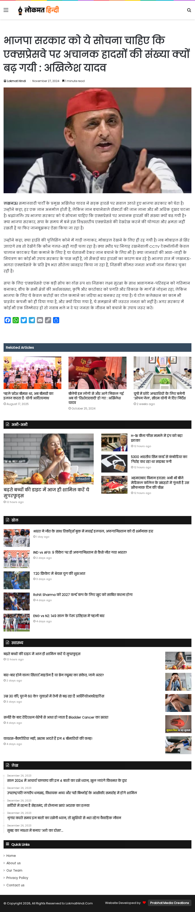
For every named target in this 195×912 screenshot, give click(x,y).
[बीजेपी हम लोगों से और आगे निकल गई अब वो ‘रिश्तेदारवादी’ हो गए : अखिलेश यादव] (97, 373)
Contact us (15, 885)
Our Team (14, 870)
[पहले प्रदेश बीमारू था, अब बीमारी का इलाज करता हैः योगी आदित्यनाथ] (32, 373)
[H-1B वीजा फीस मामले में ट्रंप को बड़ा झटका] (114, 442)
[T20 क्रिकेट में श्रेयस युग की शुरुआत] (17, 580)
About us (13, 863)
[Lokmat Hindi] (38, 10)
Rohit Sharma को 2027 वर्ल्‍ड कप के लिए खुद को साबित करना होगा (82, 594)
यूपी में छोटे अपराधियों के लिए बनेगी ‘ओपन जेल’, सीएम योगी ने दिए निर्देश (160, 396)
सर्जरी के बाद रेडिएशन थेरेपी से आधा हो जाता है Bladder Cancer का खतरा (56, 717)
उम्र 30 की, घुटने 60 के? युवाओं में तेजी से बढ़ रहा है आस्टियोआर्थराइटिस (54, 696)
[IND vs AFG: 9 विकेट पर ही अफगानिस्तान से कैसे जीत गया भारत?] (17, 559)
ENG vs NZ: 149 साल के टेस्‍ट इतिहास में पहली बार (68, 615)
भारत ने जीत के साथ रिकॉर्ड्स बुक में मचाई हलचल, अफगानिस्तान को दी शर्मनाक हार (93, 531)
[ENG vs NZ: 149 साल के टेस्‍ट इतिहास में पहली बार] (17, 623)
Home (11, 856)
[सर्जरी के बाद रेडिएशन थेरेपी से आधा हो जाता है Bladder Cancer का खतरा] (178, 724)
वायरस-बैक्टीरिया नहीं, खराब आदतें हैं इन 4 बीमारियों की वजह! (48, 738)
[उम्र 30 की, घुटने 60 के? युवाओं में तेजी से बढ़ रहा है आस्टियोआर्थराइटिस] (178, 703)
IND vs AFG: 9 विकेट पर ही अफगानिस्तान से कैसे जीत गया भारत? (80, 552)
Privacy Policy (17, 878)
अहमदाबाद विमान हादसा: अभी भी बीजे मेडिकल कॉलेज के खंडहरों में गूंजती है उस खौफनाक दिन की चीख (160, 483)
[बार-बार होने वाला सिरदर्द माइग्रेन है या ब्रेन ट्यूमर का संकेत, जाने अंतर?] (178, 682)
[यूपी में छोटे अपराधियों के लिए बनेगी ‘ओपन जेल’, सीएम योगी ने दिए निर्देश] (162, 373)
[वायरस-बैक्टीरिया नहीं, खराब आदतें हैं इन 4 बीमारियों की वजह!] (178, 745)
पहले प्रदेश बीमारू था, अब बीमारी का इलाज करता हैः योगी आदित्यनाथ (28, 396)
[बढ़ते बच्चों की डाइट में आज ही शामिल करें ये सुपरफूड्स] (178, 661)
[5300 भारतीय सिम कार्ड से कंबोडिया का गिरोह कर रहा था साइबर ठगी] (114, 464)
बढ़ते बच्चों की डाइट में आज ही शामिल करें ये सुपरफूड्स (42, 653)
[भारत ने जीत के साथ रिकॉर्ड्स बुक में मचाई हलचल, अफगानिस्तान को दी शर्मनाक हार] (17, 538)
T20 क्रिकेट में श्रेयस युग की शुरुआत (59, 573)
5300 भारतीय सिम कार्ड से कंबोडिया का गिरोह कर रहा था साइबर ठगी (159, 459)
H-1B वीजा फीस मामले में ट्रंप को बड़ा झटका (156, 438)
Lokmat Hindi (16, 81)
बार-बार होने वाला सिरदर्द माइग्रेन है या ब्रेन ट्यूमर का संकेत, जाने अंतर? (54, 675)
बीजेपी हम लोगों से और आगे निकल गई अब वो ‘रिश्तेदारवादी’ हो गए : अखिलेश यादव (96, 398)
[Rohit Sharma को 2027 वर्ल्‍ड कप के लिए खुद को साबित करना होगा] (17, 601)
